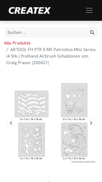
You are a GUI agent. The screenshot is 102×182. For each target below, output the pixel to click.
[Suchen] (92, 32)
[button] (11, 123)
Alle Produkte (17, 43)
